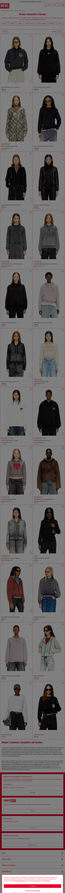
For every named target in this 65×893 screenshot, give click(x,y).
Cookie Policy (46, 880)
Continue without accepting (32, 890)
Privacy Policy (36, 880)
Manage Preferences (20, 880)
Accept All (32, 886)
